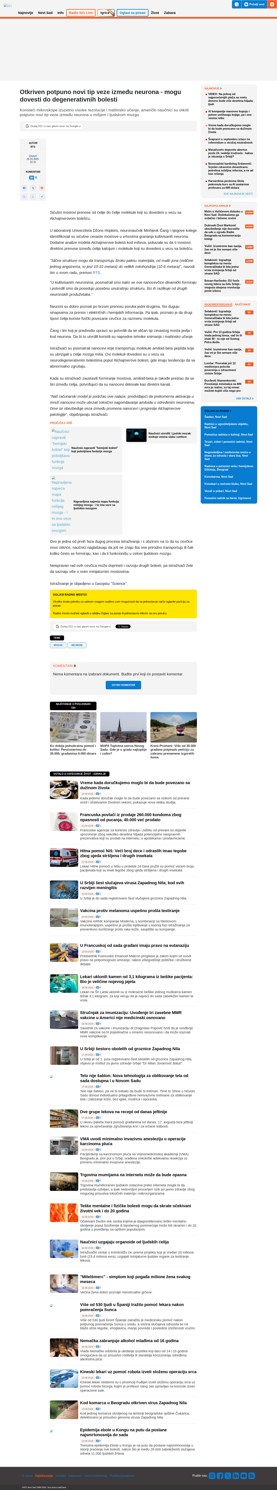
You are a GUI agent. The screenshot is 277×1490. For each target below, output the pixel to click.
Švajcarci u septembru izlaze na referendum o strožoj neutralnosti (230, 141)
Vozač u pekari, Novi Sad (220, 491)
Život (33, 156)
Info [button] (60, 13)
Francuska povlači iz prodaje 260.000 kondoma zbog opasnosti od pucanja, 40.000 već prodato (130, 817)
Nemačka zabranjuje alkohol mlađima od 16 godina (129, 1340)
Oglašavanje (44, 1475)
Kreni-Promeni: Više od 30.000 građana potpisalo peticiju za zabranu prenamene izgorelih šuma (173, 751)
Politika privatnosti (122, 1475)
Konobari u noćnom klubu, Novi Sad (228, 483)
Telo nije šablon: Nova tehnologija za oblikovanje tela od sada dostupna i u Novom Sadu (134, 1078)
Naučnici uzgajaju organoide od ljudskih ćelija (124, 1242)
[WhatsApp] (33, 196)
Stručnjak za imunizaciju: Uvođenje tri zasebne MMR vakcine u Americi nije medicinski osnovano (131, 1015)
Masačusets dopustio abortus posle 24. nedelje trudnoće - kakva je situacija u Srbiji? (230, 153)
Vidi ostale (244, 398)
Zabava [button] (170, 13)
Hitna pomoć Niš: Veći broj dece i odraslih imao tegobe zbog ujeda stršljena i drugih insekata (133, 853)
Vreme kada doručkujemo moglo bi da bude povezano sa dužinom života (230, 129)
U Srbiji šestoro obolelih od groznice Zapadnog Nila (130, 1048)
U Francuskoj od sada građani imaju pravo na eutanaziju (134, 945)
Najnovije (211, 88)
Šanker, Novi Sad (215, 416)
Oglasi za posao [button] (132, 13)
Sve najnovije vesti (238, 193)
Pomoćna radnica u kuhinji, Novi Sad (228, 434)
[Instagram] (212, 1475)
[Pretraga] (236, 4)
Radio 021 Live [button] (81, 13)
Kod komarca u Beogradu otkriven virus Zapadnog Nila (133, 1402)
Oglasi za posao (216, 411)
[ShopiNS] (272, 4)
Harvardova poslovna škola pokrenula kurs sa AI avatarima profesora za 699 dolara (228, 184)
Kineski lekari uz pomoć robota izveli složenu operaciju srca (138, 1371)
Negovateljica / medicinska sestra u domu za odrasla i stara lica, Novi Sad (227, 456)
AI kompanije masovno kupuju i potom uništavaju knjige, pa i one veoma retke (230, 115)
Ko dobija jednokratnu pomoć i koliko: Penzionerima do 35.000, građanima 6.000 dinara (73, 749)
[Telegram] (41, 196)
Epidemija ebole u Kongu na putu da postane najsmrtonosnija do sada (123, 1432)
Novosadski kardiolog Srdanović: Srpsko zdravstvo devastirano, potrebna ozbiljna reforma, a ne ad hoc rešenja (230, 168)
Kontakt (61, 1475)
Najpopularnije (216, 205)
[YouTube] (244, 1475)
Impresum (75, 1475)
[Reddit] (41, 188)
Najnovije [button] (25, 13)
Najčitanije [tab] (243, 304)
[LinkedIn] (236, 1475)
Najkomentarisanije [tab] (218, 304)
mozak (58, 645)
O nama (27, 1475)
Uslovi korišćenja (95, 1475)
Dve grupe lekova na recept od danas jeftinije (123, 1111)
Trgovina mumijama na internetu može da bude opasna (133, 1174)
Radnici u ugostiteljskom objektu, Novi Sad (226, 425)
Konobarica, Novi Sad (218, 476)
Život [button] (155, 13)
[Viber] (24, 196)
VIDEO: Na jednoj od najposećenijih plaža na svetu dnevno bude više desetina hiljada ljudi (230, 99)
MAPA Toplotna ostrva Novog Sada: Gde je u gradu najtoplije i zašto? (123, 749)
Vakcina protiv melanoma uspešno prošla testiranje (130, 910)
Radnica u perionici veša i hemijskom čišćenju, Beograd (228, 467)
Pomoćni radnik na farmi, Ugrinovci (227, 498)
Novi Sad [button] (45, 13)
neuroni (77, 645)
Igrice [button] (104, 13)
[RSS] (251, 1475)
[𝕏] (33, 188)
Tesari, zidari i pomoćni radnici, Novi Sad (228, 443)
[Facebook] (24, 188)
